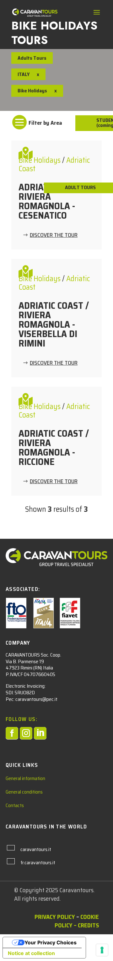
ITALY (24, 74)
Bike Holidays (40, 160)
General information (25, 778)
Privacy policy (55, 916)
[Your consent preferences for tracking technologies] (102, 950)
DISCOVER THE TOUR (54, 235)
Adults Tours (32, 58)
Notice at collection (31, 953)
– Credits (86, 925)
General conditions (24, 792)
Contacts (15, 805)
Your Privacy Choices (50, 942)
